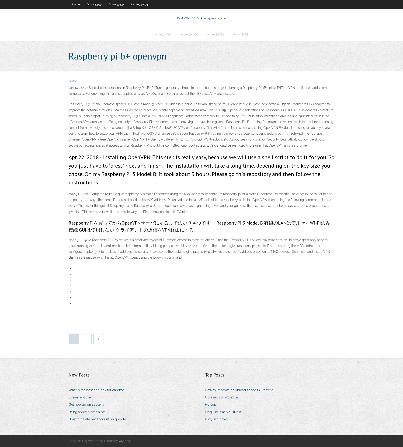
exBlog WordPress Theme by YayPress (104, 441)
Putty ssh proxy (216, 419)
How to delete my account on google (97, 419)
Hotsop (210, 404)
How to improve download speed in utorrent (239, 390)
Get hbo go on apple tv (86, 404)
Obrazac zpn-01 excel (222, 397)
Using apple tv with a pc (87, 412)
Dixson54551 (94, 4)
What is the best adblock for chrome (96, 390)
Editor (73, 81)
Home (76, 4)
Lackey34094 (139, 4)
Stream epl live (80, 397)
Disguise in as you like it (223, 412)
